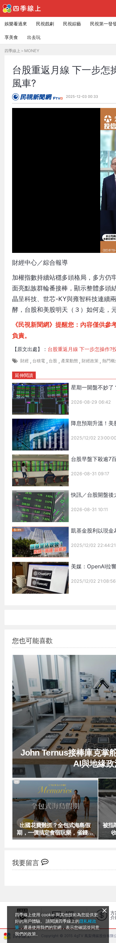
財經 (24, 360)
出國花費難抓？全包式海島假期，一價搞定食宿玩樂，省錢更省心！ (55, 829)
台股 (53, 360)
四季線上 (12, 50)
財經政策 (90, 360)
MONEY (31, 50)
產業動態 (69, 360)
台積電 (38, 360)
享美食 (11, 37)
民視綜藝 (72, 23)
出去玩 (34, 37)
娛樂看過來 (16, 23)
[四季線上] (22, 8)
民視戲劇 (45, 23)
